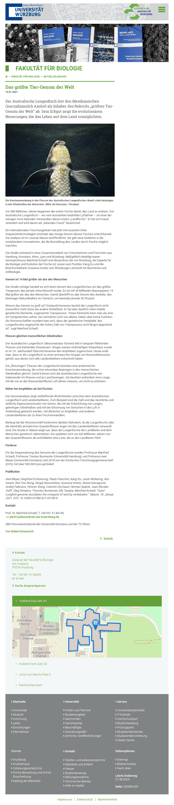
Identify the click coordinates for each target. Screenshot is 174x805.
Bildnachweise (126, 764)
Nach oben (124, 768)
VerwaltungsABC (76, 731)
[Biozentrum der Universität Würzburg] (138, 19)
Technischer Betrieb (78, 781)
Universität (20, 710)
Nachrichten (73, 719)
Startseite (19, 701)
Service (122, 701)
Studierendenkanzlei (130, 731)
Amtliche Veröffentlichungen (83, 736)
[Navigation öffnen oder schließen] (161, 9)
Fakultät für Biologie (49, 68)
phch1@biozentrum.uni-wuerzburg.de (34, 517)
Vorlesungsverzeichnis (27, 768)
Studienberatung (127, 723)
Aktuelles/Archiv (54, 76)
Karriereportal (73, 723)
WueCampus (21, 764)
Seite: (119, 786)
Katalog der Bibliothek (27, 781)
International (21, 731)
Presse (69, 768)
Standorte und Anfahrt (79, 764)
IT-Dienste (123, 714)
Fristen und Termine (78, 710)
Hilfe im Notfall (74, 785)
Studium (18, 714)
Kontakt (20, 552)
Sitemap (122, 759)
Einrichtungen (21, 727)
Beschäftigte (73, 727)
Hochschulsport (127, 719)
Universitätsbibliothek (131, 710)
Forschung (20, 719)
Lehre (16, 723)
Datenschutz (85, 799)
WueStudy (19, 759)
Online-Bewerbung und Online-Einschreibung (32, 775)
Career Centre (126, 740)
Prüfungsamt (125, 727)
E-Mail (20, 578)
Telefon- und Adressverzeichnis (85, 760)
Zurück (108, 538)
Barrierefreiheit (107, 799)
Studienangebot (75, 714)
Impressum (64, 799)
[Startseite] (6, 76)
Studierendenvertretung (132, 736)
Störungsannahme (77, 777)
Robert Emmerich (22, 531)
